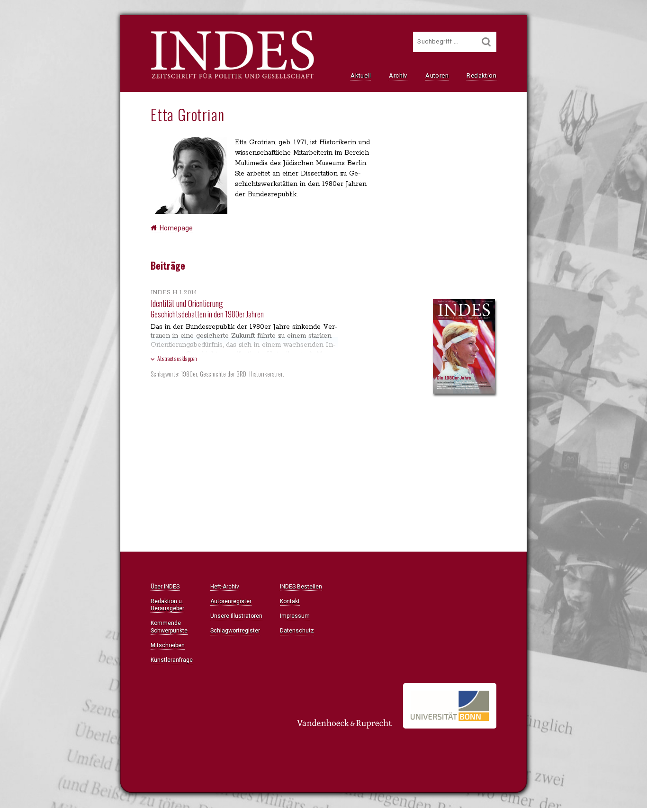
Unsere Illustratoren (236, 616)
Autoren (437, 75)
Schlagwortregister (235, 630)
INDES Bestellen (301, 586)
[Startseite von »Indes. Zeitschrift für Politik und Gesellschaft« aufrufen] (232, 77)
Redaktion (481, 75)
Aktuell (360, 75)
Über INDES (165, 586)
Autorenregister (231, 601)
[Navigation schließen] (40, 28)
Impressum (295, 616)
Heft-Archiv (224, 586)
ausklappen (177, 358)
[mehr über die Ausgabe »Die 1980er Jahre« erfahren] (464, 347)
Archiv (398, 75)
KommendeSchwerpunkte (169, 626)
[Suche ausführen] (486, 42)
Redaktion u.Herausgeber (167, 605)
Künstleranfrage (172, 660)
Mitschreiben (168, 645)
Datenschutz (297, 630)
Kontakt (290, 601)
